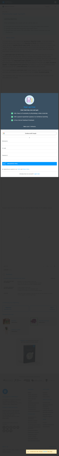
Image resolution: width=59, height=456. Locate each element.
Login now (37, 174)
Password (5, 155)
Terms (18, 169)
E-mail (4, 148)
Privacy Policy (26, 169)
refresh (45, 451)
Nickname (5, 141)
